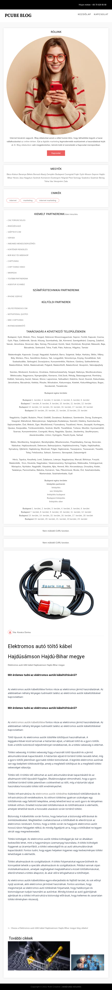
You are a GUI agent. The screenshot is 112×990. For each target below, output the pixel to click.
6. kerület (85, 400)
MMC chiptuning (15, 320)
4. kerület (65, 400)
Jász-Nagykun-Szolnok (30, 178)
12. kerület (86, 403)
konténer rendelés (18, 249)
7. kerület (34, 403)
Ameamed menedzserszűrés (21, 244)
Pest (71, 178)
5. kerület (75, 400)
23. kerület (82, 410)
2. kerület (46, 400)
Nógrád (65, 178)
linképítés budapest (56, 494)
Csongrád (69, 174)
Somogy (77, 178)
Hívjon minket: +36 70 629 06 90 (92, 5)
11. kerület (75, 403)
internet (12, 200)
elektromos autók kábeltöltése (28, 722)
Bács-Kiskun (13, 174)
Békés (30, 174)
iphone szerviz (15, 296)
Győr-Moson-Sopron (89, 174)
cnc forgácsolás (16, 220)
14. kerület (44, 407)
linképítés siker (56, 501)
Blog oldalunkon (24, 145)
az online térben (28, 141)
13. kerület (33, 407)
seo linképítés (56, 491)
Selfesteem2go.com (17, 308)
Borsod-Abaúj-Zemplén (44, 174)
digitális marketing (51, 141)
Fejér (77, 174)
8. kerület (44, 403)
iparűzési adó (14, 226)
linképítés (56, 487)
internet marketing (47, 200)
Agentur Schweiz (16, 284)
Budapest (60, 174)
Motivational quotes (18, 314)
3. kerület (55, 400)
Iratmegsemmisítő (16, 326)
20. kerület (50, 410)
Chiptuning (13, 261)
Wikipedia (12, 273)
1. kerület (36, 400)
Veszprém (59, 181)
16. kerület (66, 407)
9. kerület (54, 403)
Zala (66, 181)
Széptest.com (14, 232)
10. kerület (64, 403)
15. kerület (55, 407)
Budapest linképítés (56, 498)
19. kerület (39, 410)
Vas (52, 181)
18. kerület (88, 407)
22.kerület (71, 410)
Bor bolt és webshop (18, 255)
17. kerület (77, 407)
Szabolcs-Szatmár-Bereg (93, 178)
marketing (28, 200)
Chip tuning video (16, 267)
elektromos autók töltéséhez (52, 793)
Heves (16, 178)
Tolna (47, 181)
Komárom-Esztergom (51, 178)
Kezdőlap (84, 14)
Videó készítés (71, 214)
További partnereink (18, 279)
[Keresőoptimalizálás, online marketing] (18, 19)
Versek (11, 238)
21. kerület (61, 410)
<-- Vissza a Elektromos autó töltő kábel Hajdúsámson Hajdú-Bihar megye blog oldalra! (48, 928)
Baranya (23, 174)
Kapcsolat (101, 14)
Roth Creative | (64, 987)
